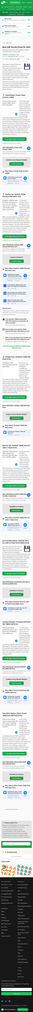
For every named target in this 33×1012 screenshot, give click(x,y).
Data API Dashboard (24, 918)
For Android (4, 888)
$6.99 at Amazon (16, 418)
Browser (25, 7)
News (2, 914)
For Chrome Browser (7, 891)
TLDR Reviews (12, 14)
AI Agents (20, 909)
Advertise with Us (23, 944)
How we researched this (12, 809)
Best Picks (5, 12)
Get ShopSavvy (15, 2)
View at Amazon (16, 510)
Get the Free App (22, 1009)
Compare (20, 950)
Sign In (24, 2)
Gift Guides (22, 12)
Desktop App (19, 7)
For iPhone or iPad (6, 884)
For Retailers (21, 929)
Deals (30, 7)
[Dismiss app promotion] (30, 1009)
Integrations (21, 915)
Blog (23, 9)
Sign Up (29, 2)
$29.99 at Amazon (16, 164)
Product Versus (5, 936)
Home (3, 43)
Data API (18, 9)
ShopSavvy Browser (7, 903)
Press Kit (20, 956)
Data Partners (22, 937)
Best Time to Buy (13, 12)
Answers (28, 12)
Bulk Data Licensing (23, 926)
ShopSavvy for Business (24, 906)
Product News (20, 14)
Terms (19, 974)
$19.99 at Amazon (16, 261)
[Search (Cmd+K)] (7, 3)
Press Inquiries (22, 959)
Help (19, 941)
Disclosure (21, 977)
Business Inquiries (23, 962)
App (2, 7)
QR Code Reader (22, 903)
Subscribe (16, 994)
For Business (12, 9)
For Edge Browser (6, 894)
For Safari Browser (6, 897)
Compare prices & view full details (11, 143)
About (19, 947)
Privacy (20, 970)
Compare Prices (22, 888)
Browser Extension (9, 7)
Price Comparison (23, 884)
